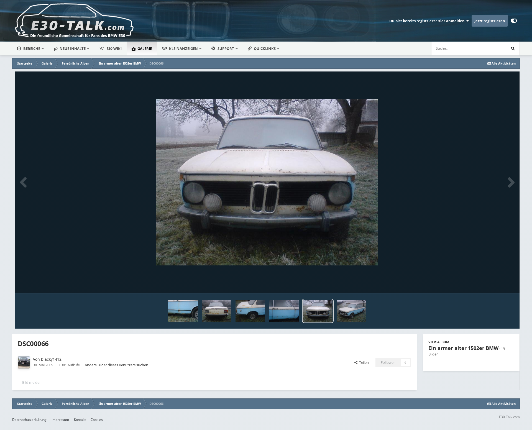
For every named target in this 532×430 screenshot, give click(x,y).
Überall (492, 48)
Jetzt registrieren (489, 20)
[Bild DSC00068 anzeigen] (250, 311)
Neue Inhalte (72, 48)
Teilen (363, 362)
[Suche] (513, 48)
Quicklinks (265, 48)
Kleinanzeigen (183, 48)
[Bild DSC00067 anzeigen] (284, 311)
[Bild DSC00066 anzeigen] (318, 311)
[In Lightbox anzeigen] (267, 182)
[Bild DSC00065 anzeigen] (351, 311)
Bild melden (32, 382)
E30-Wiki (114, 48)
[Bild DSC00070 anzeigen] (183, 311)
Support (226, 48)
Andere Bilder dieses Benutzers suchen (116, 364)
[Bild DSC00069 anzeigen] (217, 311)
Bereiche (31, 48)
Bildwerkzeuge (495, 283)
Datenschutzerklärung (29, 419)
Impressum (60, 419)
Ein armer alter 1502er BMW (463, 348)
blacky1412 (51, 359)
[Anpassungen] (514, 21)
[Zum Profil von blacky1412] (24, 362)
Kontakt (80, 419)
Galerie (144, 48)
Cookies (97, 419)
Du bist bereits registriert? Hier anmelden (427, 20)
